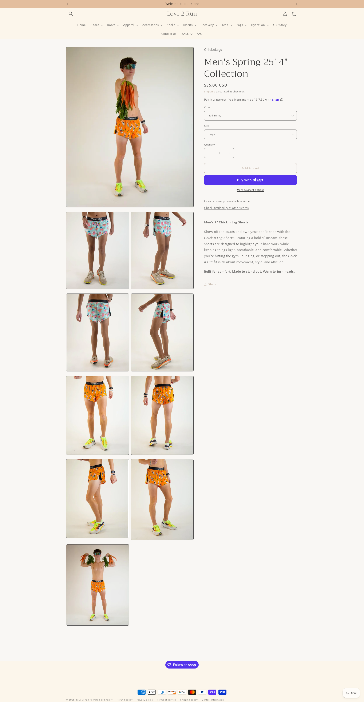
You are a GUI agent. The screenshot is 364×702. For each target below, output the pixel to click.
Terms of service (166, 700)
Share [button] (212, 284)
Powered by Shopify (101, 700)
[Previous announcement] (67, 4)
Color (207, 107)
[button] (70, 13)
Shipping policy (189, 700)
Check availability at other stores (226, 208)
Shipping (209, 91)
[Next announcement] (296, 4)
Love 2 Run (82, 700)
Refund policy (125, 700)
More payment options (250, 190)
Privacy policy (145, 700)
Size (206, 125)
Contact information (213, 700)
